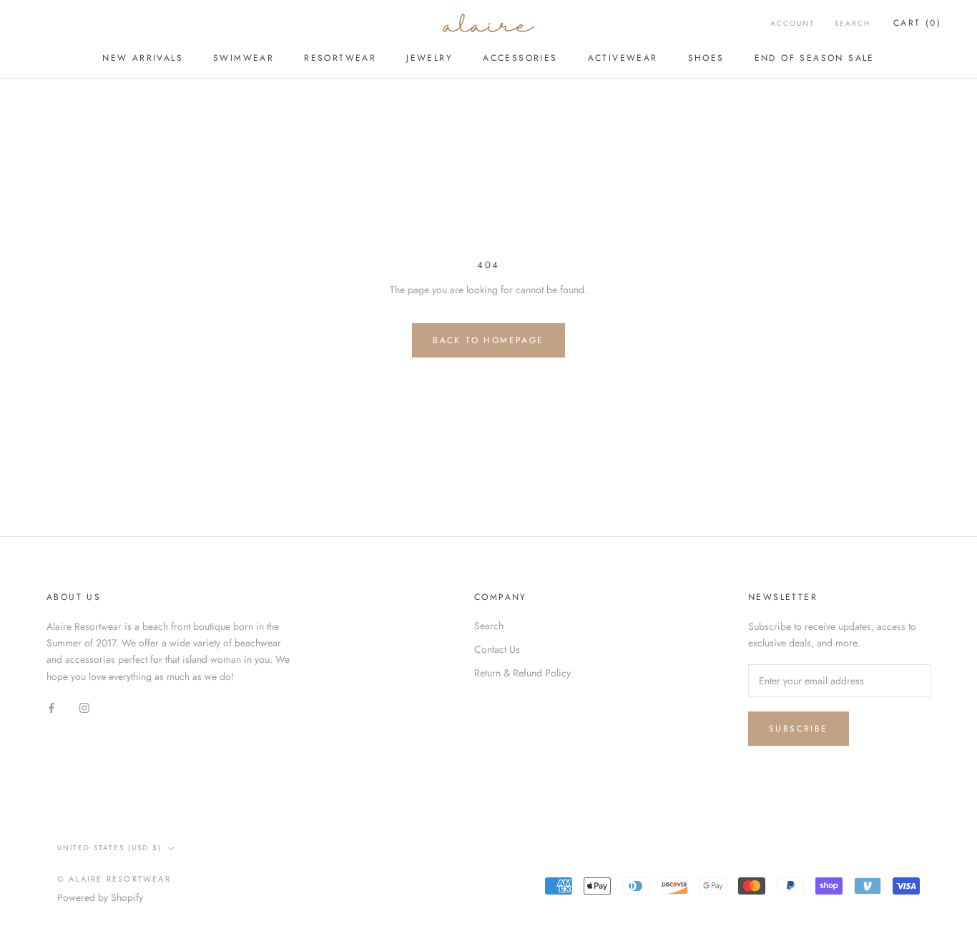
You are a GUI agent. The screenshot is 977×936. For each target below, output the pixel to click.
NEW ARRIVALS (142, 57)
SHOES (706, 57)
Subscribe (798, 728)
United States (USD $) (109, 847)
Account (792, 23)
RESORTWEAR (340, 57)
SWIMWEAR (243, 57)
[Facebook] (51, 707)
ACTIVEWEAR (623, 57)
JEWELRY (429, 57)
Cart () (917, 22)
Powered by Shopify (100, 897)
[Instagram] (84, 707)
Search (852, 23)
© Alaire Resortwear (114, 879)
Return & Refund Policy (522, 673)
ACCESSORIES (520, 57)
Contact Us (497, 649)
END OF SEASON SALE (815, 57)
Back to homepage (488, 340)
